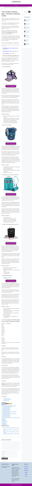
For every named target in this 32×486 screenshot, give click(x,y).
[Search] (29, 12)
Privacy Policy (26, 470)
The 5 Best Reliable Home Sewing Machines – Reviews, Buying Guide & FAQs (27, 32)
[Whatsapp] (10, 403)
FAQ (26, 476)
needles (4, 108)
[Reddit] (4, 403)
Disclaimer (26, 468)
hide (5, 404)
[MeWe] (8, 403)
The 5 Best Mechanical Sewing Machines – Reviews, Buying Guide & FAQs (27, 36)
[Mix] (9, 403)
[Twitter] (3, 403)
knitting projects (9, 371)
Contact (26, 474)
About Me (26, 466)
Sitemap (26, 472)
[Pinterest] (6, 403)
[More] (11, 403)
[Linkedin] (5, 403)
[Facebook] (2, 403)
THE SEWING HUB (16, 1)
